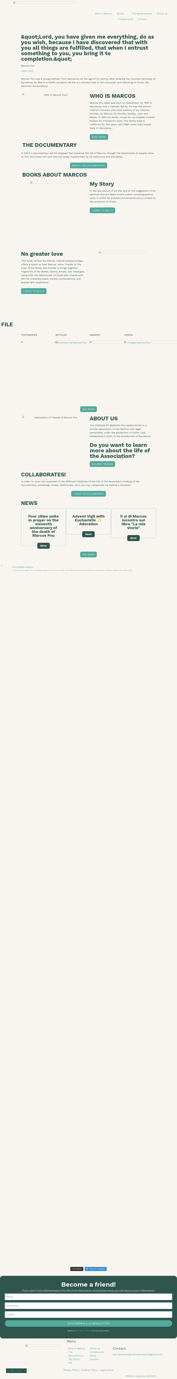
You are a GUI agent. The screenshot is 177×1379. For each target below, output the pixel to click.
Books (120, 13)
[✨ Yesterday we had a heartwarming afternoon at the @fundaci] (110, 804)
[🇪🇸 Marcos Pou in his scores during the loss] (155, 1200)
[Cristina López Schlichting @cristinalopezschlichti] (110, 890)
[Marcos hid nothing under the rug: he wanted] (110, 583)
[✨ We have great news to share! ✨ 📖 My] (155, 763)
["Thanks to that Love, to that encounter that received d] (66, 899)
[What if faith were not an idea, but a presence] (21, 954)
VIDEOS (128, 334)
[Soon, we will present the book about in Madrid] (110, 941)
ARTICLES (61, 334)
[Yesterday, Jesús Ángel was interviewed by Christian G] (21, 786)
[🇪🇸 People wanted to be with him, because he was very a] (66, 655)
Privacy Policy (83, 1330)
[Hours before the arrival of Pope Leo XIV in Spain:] (21, 588)
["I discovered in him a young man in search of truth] (66, 945)
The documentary (142, 13)
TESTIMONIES (29, 334)
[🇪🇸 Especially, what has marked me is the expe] (110, 1207)
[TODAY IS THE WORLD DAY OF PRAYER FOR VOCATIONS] (21, 1177)
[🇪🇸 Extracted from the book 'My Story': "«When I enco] (66, 759)
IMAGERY (95, 334)
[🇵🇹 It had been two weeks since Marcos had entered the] (155, 1036)
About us (162, 13)
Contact (142, 19)
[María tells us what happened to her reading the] (21, 890)
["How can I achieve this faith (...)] (155, 893)
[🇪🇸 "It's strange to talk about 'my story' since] (66, 1200)
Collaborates (125, 19)
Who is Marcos (103, 13)
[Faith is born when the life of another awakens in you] (155, 592)
